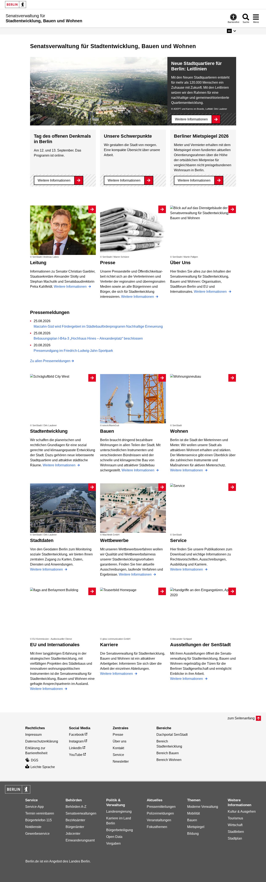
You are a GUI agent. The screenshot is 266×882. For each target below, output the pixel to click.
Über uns (119, 741)
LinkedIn (75, 748)
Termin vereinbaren (39, 813)
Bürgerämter (75, 827)
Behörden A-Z (76, 806)
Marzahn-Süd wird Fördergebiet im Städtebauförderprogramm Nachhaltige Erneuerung (98, 326)
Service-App (34, 806)
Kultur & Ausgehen (242, 811)
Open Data (114, 836)
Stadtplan (235, 838)
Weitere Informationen (191, 119)
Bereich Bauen (167, 753)
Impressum (33, 734)
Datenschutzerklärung (41, 741)
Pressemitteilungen (161, 806)
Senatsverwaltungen (81, 813)
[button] (231, 31)
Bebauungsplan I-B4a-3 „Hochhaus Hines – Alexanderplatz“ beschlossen (88, 338)
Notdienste (33, 827)
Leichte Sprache (42, 767)
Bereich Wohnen (168, 760)
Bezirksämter (75, 820)
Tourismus (235, 818)
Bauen (192, 820)
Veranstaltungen (159, 820)
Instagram (76, 741)
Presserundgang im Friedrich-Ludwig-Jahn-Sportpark (73, 350)
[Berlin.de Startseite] (15, 4)
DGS (34, 760)
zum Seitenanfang (241, 718)
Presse (118, 734)
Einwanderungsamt (80, 840)
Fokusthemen (157, 827)
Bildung (193, 833)
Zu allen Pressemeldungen (50, 361)
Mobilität (193, 813)
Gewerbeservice (37, 833)
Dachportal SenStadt (172, 734)
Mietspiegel (195, 827)
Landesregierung (119, 811)
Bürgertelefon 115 (38, 820)
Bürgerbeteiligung (119, 830)
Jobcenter (73, 833)
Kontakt (118, 748)
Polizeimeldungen (160, 813)
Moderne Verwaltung (202, 806)
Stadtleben (236, 831)
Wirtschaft (235, 825)
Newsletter (121, 761)
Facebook (76, 734)
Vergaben (113, 843)
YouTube (75, 755)
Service (118, 755)
